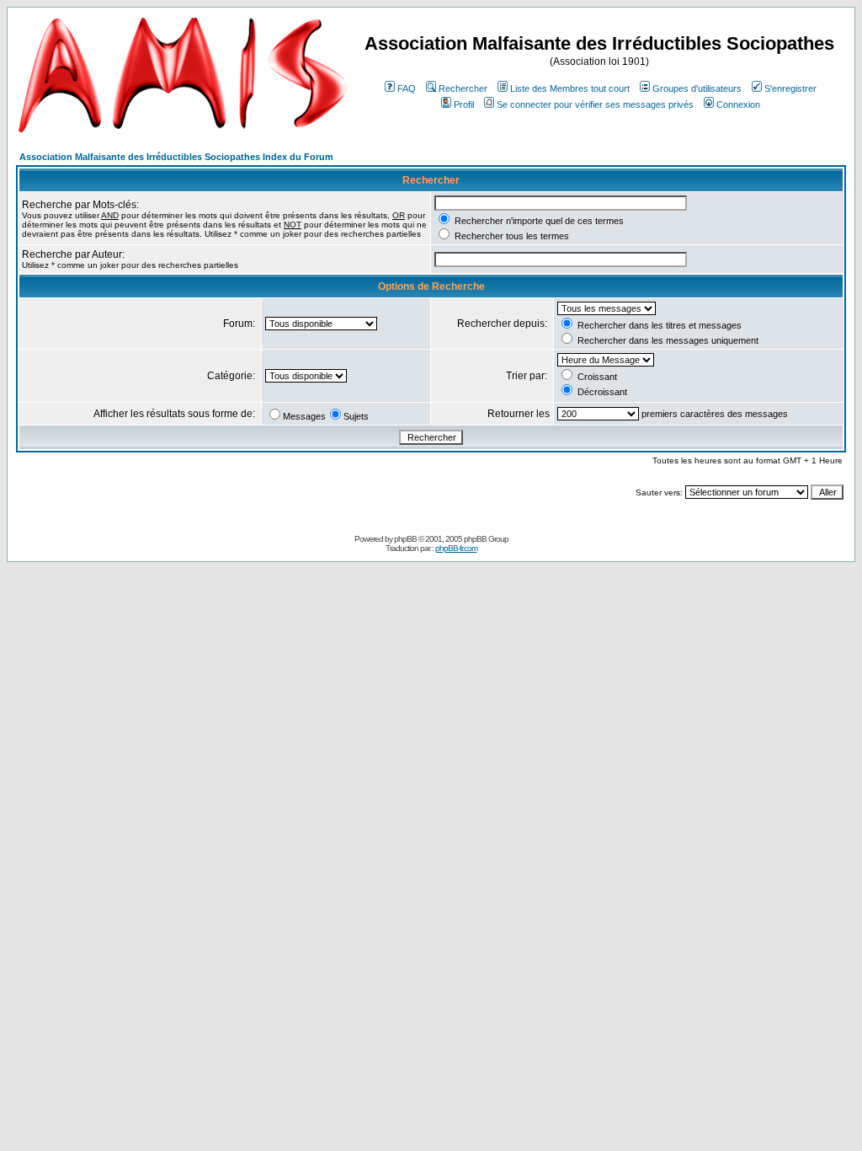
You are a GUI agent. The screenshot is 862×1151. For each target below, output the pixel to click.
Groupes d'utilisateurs (697, 88)
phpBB (405, 538)
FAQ (406, 88)
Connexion (738, 104)
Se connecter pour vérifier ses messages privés (595, 104)
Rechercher (463, 88)
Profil (464, 104)
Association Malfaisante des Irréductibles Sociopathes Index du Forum (176, 157)
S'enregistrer (790, 88)
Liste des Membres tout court (570, 88)
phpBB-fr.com (456, 548)
